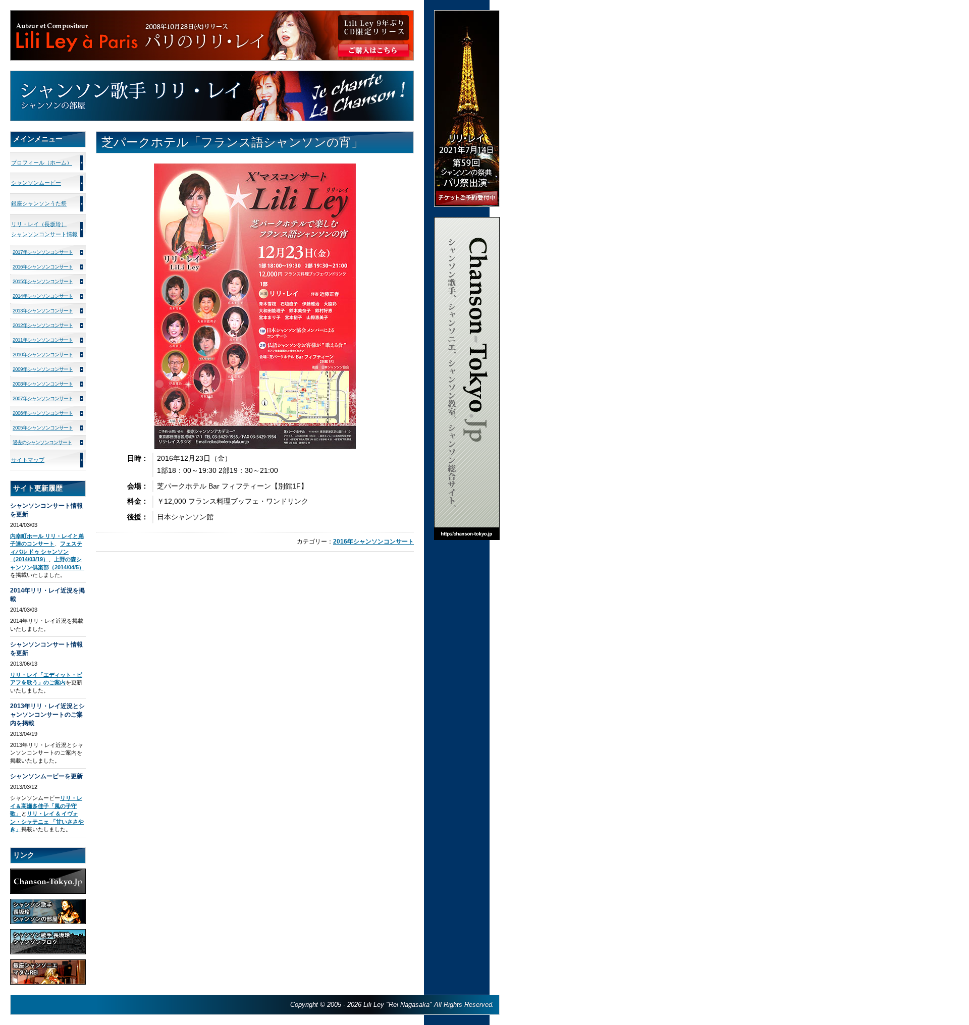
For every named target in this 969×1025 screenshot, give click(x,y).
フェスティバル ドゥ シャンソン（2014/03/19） (46, 551)
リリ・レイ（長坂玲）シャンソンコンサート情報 (44, 229)
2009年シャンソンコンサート (43, 369)
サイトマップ (27, 460)
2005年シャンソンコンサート (43, 427)
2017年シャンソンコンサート (43, 252)
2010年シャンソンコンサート (43, 354)
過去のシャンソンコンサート (42, 442)
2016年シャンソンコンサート (373, 541)
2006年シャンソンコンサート (43, 413)
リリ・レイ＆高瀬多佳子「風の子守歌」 (46, 806)
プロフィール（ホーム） (41, 162)
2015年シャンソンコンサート (43, 281)
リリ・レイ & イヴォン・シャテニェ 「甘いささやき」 (47, 821)
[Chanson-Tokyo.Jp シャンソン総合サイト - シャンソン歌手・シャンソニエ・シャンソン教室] (467, 221)
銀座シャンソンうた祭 (39, 203)
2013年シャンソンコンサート (43, 310)
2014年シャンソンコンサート (43, 296)
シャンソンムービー (36, 183)
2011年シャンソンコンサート (43, 340)
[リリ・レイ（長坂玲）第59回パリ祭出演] (467, 14)
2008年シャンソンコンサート (43, 384)
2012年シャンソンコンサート (43, 325)
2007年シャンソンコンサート (43, 398)
